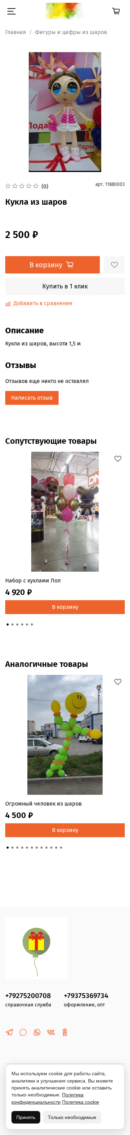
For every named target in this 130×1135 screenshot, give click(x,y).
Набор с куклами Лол (33, 580)
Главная (15, 32)
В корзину (65, 607)
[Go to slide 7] (37, 848)
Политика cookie (80, 1102)
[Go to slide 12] (61, 848)
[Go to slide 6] (32, 624)
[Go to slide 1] (8, 624)
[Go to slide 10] (51, 848)
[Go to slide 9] (46, 848)
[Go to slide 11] (56, 848)
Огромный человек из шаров (43, 803)
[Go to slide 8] (42, 848)
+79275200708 (28, 995)
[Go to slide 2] (12, 624)
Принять (25, 1117)
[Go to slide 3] (17, 624)
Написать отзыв (32, 397)
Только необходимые (72, 1117)
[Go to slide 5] (27, 624)
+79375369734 (86, 995)
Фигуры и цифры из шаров (71, 32)
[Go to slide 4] (22, 624)
